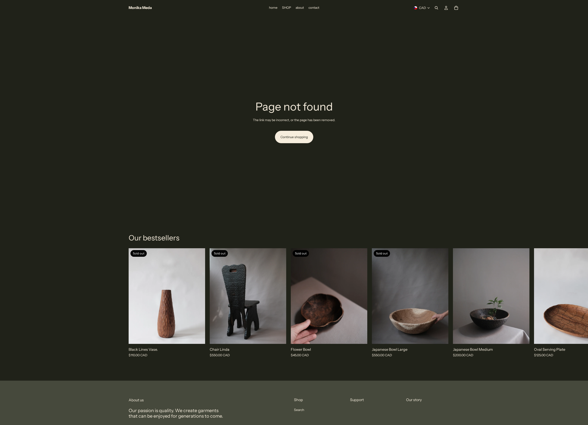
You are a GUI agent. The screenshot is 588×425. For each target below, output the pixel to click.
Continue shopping (294, 137)
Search (299, 410)
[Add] (522, 337)
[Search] (436, 8)
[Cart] (456, 8)
